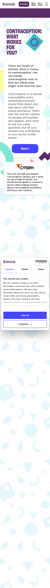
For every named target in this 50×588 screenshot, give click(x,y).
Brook (9, 4)
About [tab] (41, 269)
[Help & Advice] (33, 4)
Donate (24, 4)
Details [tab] (25, 269)
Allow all (25, 315)
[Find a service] (40, 4)
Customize (24, 324)
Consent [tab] (9, 269)
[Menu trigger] (46, 4)
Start (25, 148)
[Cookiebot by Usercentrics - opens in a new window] (35, 261)
